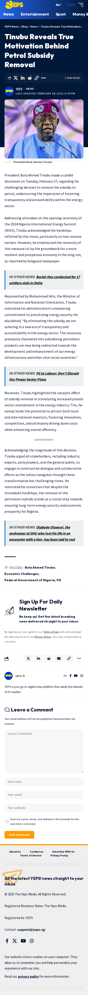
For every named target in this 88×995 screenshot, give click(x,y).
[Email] (58, 658)
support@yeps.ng (31, 929)
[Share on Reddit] (29, 78)
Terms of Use (51, 632)
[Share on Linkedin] (22, 78)
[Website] (65, 676)
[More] (43, 78)
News (30, 88)
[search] (50, 5)
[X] (14, 941)
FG (59, 580)
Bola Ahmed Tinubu (40, 567)
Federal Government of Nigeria (30, 580)
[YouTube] (76, 676)
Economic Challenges (22, 574)
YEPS (19, 88)
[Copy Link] (36, 78)
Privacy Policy (43, 636)
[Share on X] (15, 78)
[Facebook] (70, 676)
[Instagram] (81, 676)
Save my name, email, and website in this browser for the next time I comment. (44, 821)
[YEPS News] (14, 4)
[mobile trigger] (79, 5)
